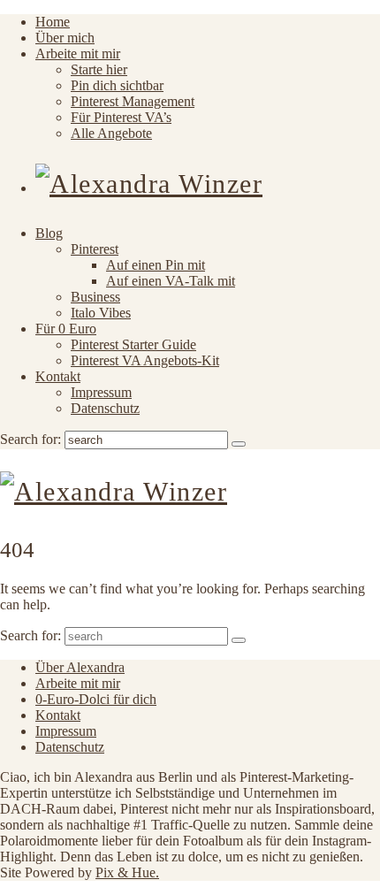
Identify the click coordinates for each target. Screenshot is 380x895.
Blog (49, 233)
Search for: (30, 439)
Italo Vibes (101, 312)
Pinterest (94, 248)
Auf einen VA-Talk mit (170, 280)
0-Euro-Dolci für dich (95, 699)
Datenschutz (105, 408)
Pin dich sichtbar (117, 85)
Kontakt (57, 376)
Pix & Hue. (127, 872)
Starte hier (99, 69)
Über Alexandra (80, 667)
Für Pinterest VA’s (121, 117)
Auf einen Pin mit (155, 264)
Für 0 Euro (65, 328)
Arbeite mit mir (77, 53)
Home (52, 21)
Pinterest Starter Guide (133, 344)
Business (95, 296)
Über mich (65, 37)
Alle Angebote (111, 133)
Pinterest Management (132, 101)
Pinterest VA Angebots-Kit (145, 360)
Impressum (101, 392)
